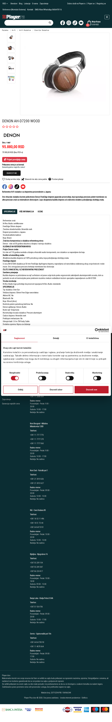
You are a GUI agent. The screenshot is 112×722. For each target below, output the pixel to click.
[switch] (42, 378)
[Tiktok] (75, 22)
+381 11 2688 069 (37, 396)
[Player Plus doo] (13, 17)
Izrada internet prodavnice (70, 698)
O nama (35, 3)
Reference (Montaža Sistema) (14, 10)
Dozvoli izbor (56, 389)
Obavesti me (12, 173)
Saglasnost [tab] (19, 338)
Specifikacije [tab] (9, 211)
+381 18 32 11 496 (37, 519)
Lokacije (27, 3)
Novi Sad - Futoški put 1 (39, 470)
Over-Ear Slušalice (41, 30)
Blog (20, 3)
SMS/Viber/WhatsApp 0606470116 (48, 10)
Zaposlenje (44, 3)
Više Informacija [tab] (26, 211)
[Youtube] (81, 22)
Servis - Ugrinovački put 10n (40, 634)
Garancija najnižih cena (11, 404)
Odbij (20, 389)
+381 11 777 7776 (37, 435)
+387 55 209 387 (36, 567)
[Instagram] (69, 22)
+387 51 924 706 (36, 607)
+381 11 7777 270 (37, 439)
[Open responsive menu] (106, 17)
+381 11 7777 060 (37, 443)
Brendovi (14, 3)
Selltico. (85, 698)
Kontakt (30, 10)
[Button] (49, 23)
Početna (5, 30)
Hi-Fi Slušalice (25, 30)
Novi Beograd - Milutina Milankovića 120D (39, 424)
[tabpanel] (56, 271)
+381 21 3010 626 (37, 479)
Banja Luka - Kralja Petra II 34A (41, 598)
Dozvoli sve (91, 389)
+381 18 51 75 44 (36, 523)
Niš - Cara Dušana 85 (38, 510)
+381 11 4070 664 (37, 646)
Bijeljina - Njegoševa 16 (39, 554)
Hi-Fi (14, 30)
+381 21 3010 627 (37, 483)
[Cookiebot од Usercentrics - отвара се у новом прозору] (97, 330)
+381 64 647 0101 (37, 527)
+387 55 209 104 (36, 563)
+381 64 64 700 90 (37, 642)
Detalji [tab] (56, 338)
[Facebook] (63, 22)
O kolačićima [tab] (92, 338)
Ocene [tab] (40, 211)
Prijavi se (91, 3)
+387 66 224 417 (36, 571)
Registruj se (101, 3)
